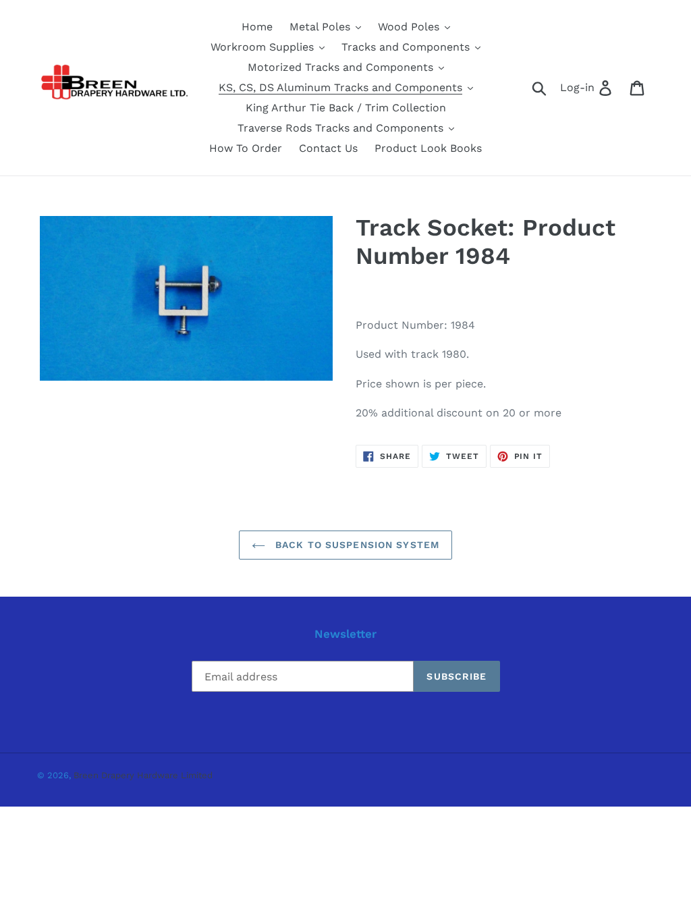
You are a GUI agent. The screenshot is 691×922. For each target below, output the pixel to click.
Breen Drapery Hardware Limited (143, 775)
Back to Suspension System (355, 544)
